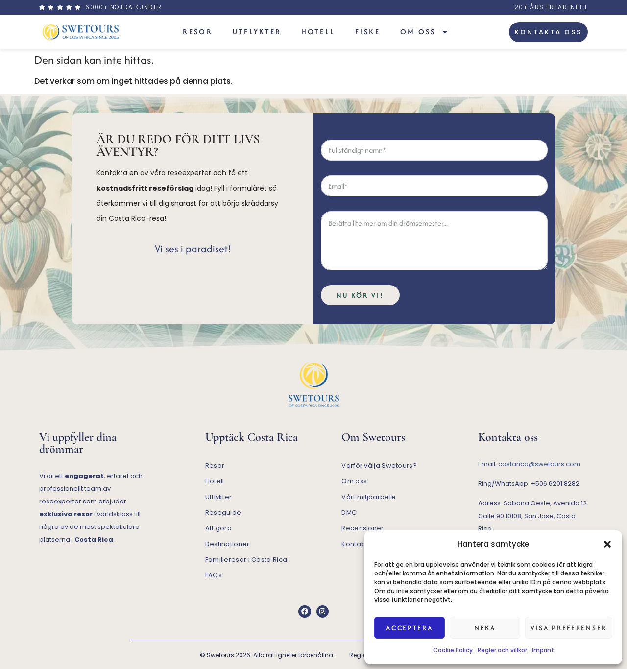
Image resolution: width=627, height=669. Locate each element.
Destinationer (227, 544)
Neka (485, 628)
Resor (198, 31)
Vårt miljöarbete (368, 497)
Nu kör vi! (360, 295)
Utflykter (257, 31)
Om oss (418, 31)
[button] (607, 544)
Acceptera (409, 628)
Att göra (218, 528)
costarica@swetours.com (539, 464)
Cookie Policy (453, 650)
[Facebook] (304, 611)
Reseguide (223, 512)
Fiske (367, 31)
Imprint (543, 650)
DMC (349, 512)
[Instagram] (322, 611)
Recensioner (362, 528)
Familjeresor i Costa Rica (246, 559)
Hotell (319, 31)
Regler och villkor (502, 650)
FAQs (213, 575)
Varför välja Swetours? (379, 465)
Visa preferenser (569, 628)
